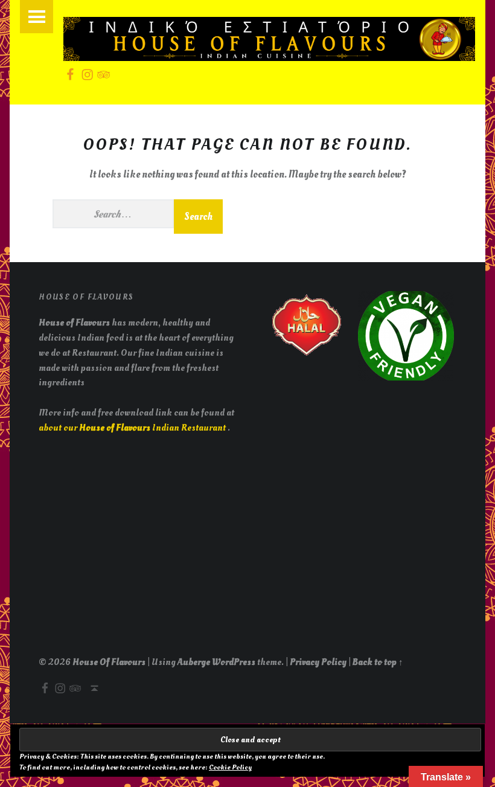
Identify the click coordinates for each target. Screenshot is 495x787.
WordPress (233, 662)
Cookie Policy (230, 767)
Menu (36, 16)
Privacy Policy (318, 662)
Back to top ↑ (378, 662)
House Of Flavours (108, 662)
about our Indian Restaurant (133, 428)
